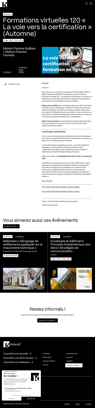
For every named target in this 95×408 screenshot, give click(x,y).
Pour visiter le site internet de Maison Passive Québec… (61, 187)
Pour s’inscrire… (47, 181)
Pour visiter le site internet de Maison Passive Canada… (61, 191)
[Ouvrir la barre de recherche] (86, 3)
